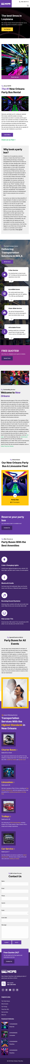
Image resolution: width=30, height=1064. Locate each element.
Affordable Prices (14, 327)
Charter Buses (8, 749)
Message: (4, 925)
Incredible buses (14, 289)
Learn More (7, 134)
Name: (3, 881)
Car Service (7, 848)
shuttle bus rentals (11, 759)
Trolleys (5, 816)
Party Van (15, 500)
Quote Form (7, 358)
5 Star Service (13, 270)
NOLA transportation (15, 822)
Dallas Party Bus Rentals (7, 446)
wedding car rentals (14, 858)
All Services (7, 261)
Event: (3, 910)
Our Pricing (4, 1006)
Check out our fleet (8, 140)
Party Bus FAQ (5, 1009)
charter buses (24, 437)
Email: (2, 888)
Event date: (4, 917)
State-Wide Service (15, 308)
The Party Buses (5, 1001)
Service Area (4, 1012)
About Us (3, 1014)
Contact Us (7, 527)
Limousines (7, 782)
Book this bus (15, 77)
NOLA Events (4, 1004)
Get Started (7, 29)
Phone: (3, 895)
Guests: (3, 903)
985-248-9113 (25, 1)
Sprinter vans (22, 759)
